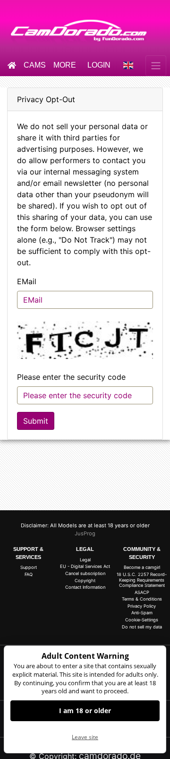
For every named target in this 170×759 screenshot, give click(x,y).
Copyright (85, 580)
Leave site (85, 737)
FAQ (29, 574)
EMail (26, 281)
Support (28, 567)
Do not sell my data (142, 626)
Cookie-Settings (141, 619)
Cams (35, 65)
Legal (85, 559)
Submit (35, 421)
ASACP (142, 592)
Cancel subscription (85, 573)
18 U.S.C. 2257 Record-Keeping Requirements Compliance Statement (142, 580)
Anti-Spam (142, 612)
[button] (128, 65)
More (64, 65)
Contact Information (85, 587)
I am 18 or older (85, 710)
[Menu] (155, 65)
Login (98, 65)
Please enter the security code (71, 377)
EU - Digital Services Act (85, 566)
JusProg (85, 533)
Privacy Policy (142, 606)
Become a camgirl (142, 567)
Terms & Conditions (142, 599)
